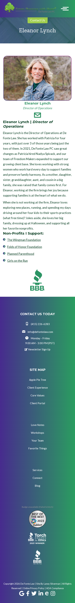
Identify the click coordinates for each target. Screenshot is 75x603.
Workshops (37, 432)
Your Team (38, 440)
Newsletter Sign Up (39, 349)
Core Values (37, 395)
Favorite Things (37, 448)
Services (37, 470)
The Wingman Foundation (24, 240)
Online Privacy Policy (33, 588)
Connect (37, 477)
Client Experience (37, 387)
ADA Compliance (55, 588)
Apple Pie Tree (37, 379)
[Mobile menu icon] (65, 8)
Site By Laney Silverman (48, 583)
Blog (37, 485)
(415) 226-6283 (40, 324)
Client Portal (37, 403)
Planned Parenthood (20, 254)
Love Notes (37, 424)
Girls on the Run (17, 261)
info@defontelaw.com (40, 331)
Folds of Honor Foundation (24, 247)
